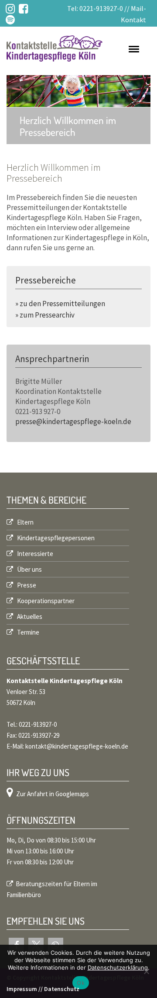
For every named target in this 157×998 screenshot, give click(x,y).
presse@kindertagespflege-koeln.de (73, 421)
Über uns (29, 569)
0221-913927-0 (101, 8)
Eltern (25, 522)
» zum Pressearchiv (45, 315)
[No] (146, 971)
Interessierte (34, 553)
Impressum (22, 989)
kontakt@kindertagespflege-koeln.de (76, 746)
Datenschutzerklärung (118, 967)
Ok (81, 982)
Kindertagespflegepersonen (55, 538)
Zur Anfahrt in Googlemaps (52, 794)
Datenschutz (61, 989)
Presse (26, 585)
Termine (27, 632)
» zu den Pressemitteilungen (60, 303)
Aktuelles (29, 616)
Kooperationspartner (45, 601)
